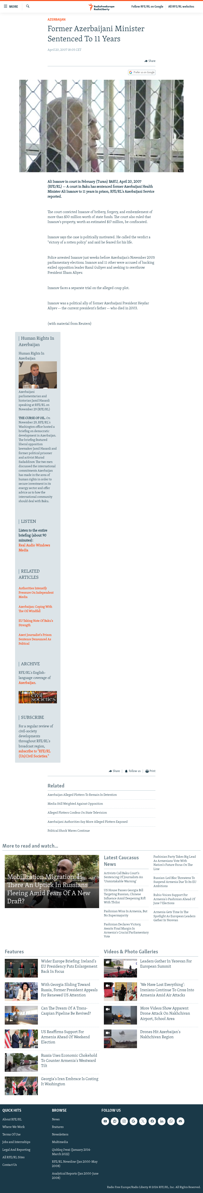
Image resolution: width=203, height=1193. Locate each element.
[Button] (150, 61)
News (56, 1119)
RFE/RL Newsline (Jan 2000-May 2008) (75, 1164)
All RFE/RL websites (181, 6)
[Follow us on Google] (133, 1121)
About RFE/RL (12, 1119)
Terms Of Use (11, 1134)
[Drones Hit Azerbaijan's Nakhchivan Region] (120, 1039)
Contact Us (9, 1165)
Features (58, 1127)
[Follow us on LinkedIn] (161, 1121)
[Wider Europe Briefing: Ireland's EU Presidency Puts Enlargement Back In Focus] (21, 968)
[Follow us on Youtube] (105, 1121)
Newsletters (60, 1134)
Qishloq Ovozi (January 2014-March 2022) (71, 1152)
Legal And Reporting (16, 1149)
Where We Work (13, 1127)
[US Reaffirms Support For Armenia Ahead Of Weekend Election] (21, 1039)
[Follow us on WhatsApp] (171, 1121)
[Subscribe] (180, 1121)
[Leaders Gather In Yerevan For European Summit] (120, 968)
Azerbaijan (57, 20)
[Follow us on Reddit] (114, 1121)
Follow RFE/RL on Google (147, 6)
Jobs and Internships (16, 1142)
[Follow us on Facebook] (152, 1121)
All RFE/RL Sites (13, 1157)
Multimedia (60, 1142)
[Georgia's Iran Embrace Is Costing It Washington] (21, 1086)
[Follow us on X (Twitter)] (143, 1121)
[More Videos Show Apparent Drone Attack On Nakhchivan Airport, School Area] (120, 1015)
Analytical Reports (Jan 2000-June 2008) (75, 1176)
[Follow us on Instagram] (124, 1121)
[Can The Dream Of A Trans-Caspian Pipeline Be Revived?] (21, 1015)
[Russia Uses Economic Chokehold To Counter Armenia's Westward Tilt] (21, 1062)
